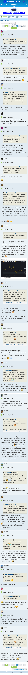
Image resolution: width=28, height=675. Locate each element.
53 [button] (18, 26)
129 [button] (25, 26)
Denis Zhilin (8, 290)
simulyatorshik (9, 68)
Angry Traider (8, 370)
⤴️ (11, 17)
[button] (3, 26)
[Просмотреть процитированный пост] (16, 39)
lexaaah (7, 540)
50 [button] (12, 26)
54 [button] (21, 26)
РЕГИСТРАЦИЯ (16, 12)
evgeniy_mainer (9, 136)
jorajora (7, 504)
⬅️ (19, 17)
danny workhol (9, 574)
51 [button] (14, 26)
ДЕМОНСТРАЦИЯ (8, 12)
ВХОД (23, 12)
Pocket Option (3, 671)
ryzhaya (7, 92)
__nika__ (7, 39)
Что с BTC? (4, 21)
